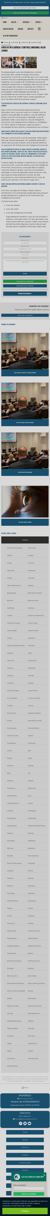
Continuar (25, 1211)
